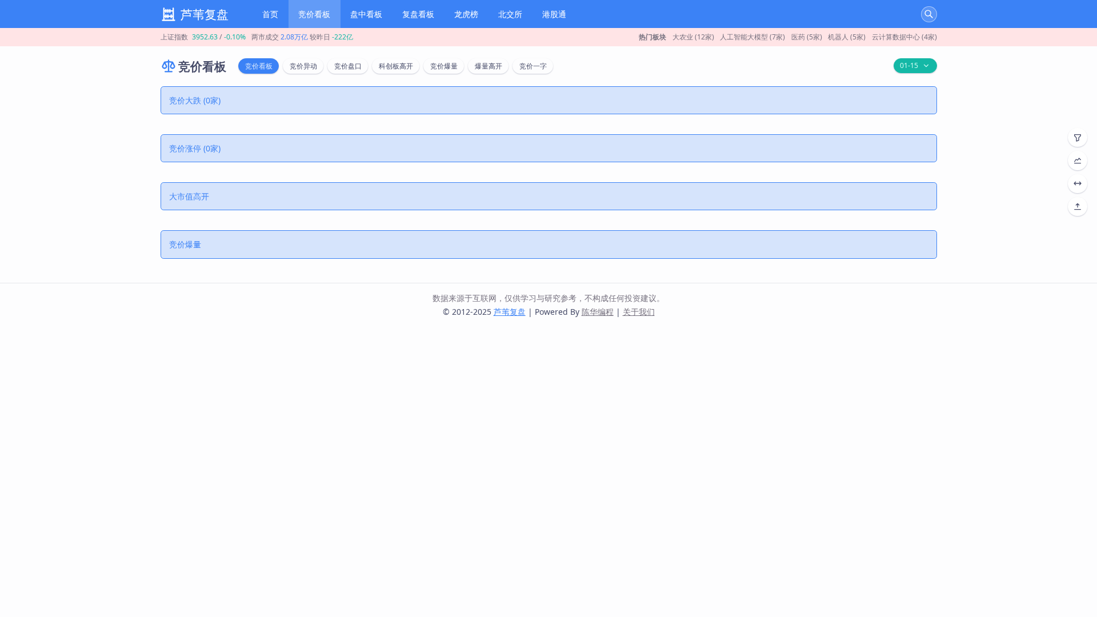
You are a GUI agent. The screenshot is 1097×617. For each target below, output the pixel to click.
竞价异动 (303, 66)
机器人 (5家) (847, 37)
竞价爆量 (444, 66)
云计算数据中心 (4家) (904, 37)
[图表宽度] (1077, 183)
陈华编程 (598, 311)
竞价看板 (314, 14)
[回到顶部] (1077, 206)
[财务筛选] (1077, 160)
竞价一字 (533, 66)
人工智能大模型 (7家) (752, 37)
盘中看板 (366, 14)
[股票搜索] (929, 14)
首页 (270, 14)
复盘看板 (418, 14)
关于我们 (639, 311)
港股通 (554, 14)
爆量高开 (488, 66)
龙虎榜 (466, 14)
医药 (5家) (806, 37)
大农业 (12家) (693, 37)
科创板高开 (396, 66)
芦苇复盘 (510, 311)
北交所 (510, 14)
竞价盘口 (348, 66)
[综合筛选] (1077, 137)
